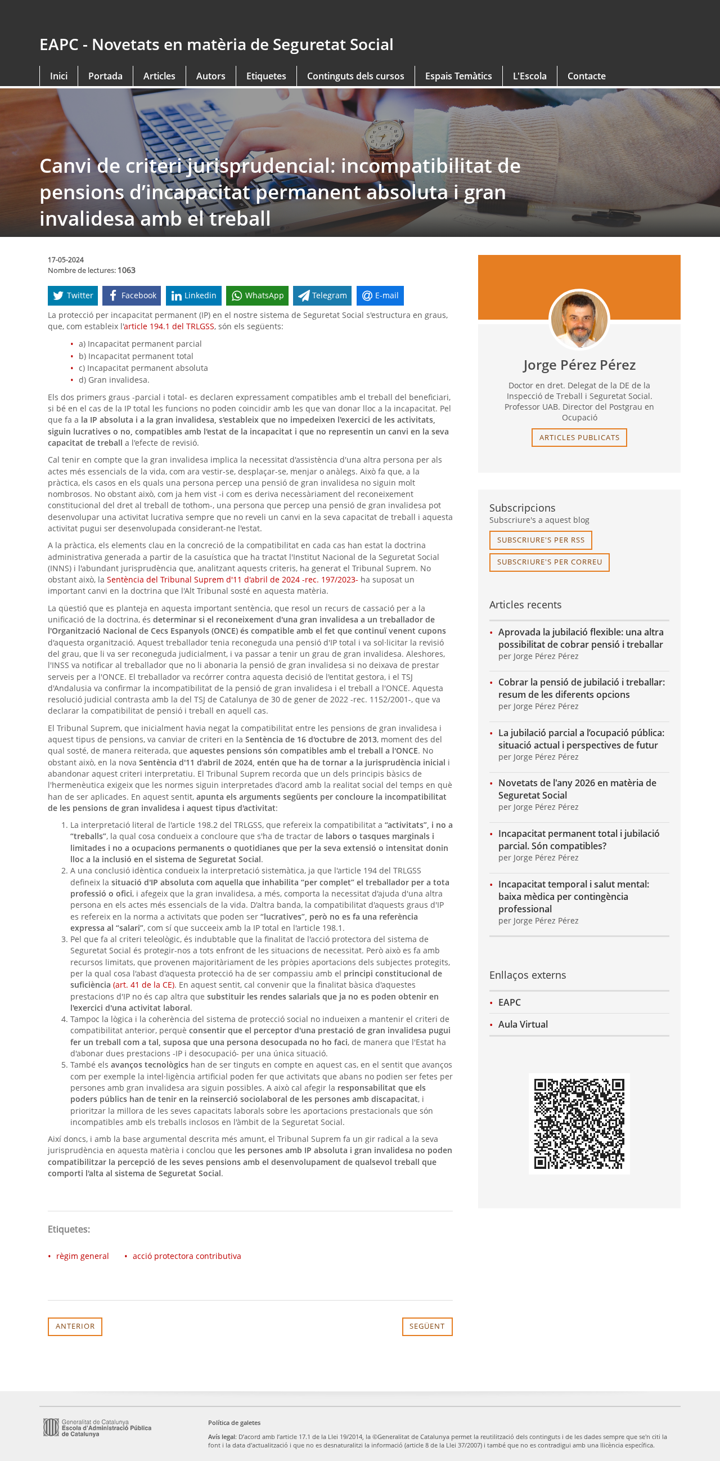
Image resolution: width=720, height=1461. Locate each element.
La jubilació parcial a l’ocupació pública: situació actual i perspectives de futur (581, 739)
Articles (159, 76)
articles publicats (579, 437)
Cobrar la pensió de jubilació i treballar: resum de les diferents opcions (581, 688)
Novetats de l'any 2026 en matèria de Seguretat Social (577, 789)
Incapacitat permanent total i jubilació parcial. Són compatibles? (579, 839)
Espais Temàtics (458, 76)
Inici (59, 76)
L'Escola (530, 76)
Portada (105, 76)
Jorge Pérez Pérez (580, 364)
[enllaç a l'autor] (579, 320)
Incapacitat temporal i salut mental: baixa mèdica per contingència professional (573, 896)
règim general (82, 1256)
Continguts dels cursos (355, 76)
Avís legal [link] (221, 1436)
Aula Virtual (523, 1024)
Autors (211, 76)
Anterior (75, 1326)
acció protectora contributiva (187, 1256)
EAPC (509, 1002)
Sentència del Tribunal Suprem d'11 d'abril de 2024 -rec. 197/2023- (232, 579)
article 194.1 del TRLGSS (169, 326)
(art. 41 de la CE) (143, 984)
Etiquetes (266, 76)
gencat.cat (195, 18)
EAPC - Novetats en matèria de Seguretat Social (216, 44)
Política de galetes (234, 1422)
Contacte (587, 76)
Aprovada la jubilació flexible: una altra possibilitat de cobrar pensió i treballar (581, 638)
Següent (427, 1326)
